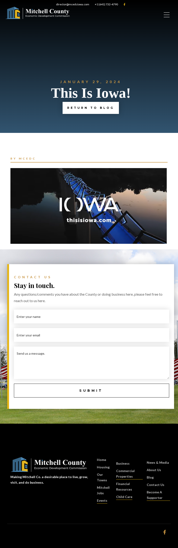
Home (101, 460)
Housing (103, 467)
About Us (154, 470)
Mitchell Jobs (103, 490)
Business (123, 463)
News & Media (158, 462)
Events (102, 500)
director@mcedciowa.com (72, 4)
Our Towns (102, 477)
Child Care (124, 497)
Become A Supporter (154, 495)
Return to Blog (90, 108)
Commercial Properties (125, 473)
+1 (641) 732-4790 (106, 4)
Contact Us (155, 485)
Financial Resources (124, 486)
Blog (150, 477)
